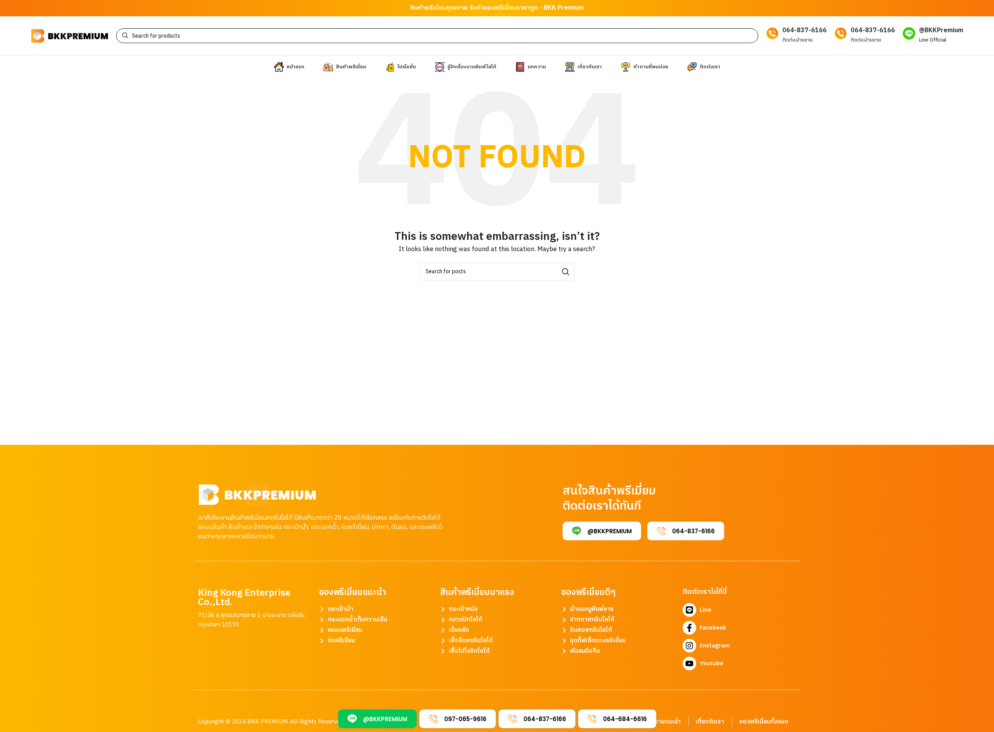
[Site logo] (69, 35)
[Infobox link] (933, 35)
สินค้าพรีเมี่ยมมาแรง (477, 592)
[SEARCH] (566, 272)
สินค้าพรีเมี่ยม (428, 8)
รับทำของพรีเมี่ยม (492, 8)
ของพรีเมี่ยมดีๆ (588, 592)
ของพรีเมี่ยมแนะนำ (352, 592)
